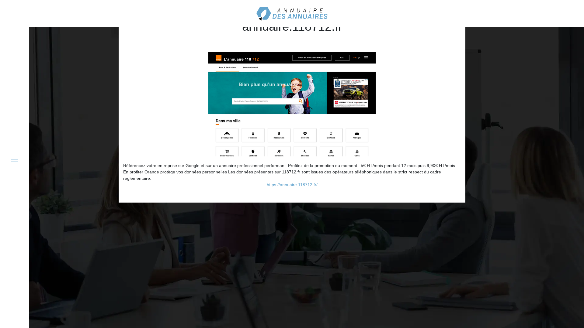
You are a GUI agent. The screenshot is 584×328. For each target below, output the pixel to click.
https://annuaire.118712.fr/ (292, 184)
